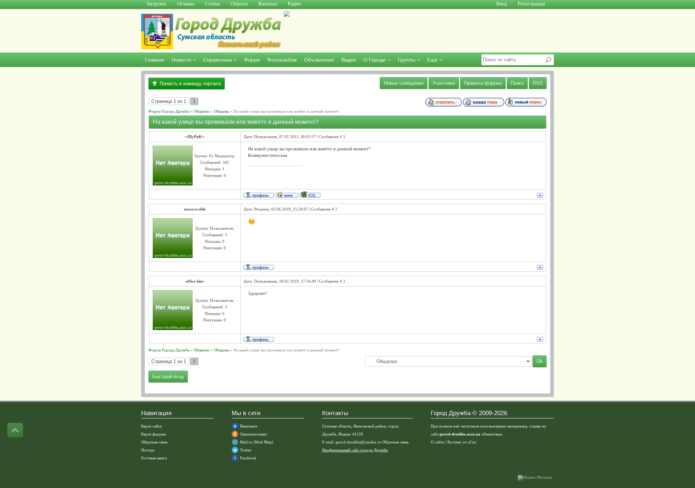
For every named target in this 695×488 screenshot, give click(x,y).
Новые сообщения (404, 83)
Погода (147, 450)
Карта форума (153, 434)
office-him (194, 281)
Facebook (248, 458)
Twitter (246, 450)
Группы (407, 60)
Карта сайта (151, 426)
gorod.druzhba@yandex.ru (358, 442)
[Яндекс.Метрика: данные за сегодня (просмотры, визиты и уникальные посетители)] (535, 478)
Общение (202, 111)
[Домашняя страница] (286, 194)
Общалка (221, 111)
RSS (538, 83)
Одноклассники (253, 434)
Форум (252, 60)
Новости (182, 60)
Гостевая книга (154, 458)
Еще (433, 60)
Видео (348, 60)
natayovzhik (195, 209)
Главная (154, 60)
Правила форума (483, 83)
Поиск (517, 83)
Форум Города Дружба (168, 111)
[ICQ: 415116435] (310, 194)
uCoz (472, 442)
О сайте (437, 442)
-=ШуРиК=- (194, 136)
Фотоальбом (282, 60)
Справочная (218, 60)
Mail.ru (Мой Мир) (256, 442)
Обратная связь (154, 442)
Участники (444, 83)
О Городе (375, 60)
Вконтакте (248, 426)
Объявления (319, 60)
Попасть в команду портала (189, 83)
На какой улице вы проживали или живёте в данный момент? (286, 111)
